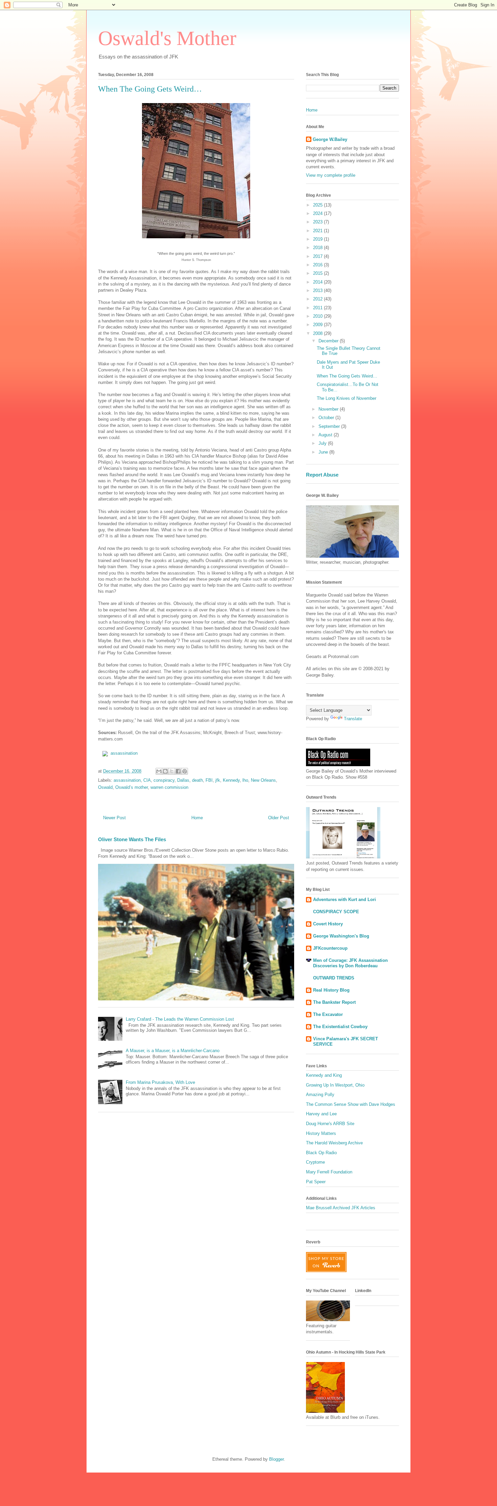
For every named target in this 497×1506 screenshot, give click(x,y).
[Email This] (159, 771)
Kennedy (231, 780)
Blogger (276, 1459)
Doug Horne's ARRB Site (330, 1123)
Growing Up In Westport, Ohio (335, 1085)
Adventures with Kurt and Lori (344, 899)
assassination (124, 753)
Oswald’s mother (131, 787)
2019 (318, 239)
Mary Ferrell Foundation (329, 1171)
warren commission (169, 787)
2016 (318, 264)
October (326, 417)
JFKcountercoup (330, 948)
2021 (318, 230)
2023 (318, 221)
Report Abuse (322, 475)
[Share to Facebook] (178, 771)
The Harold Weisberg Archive (334, 1142)
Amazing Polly (320, 1094)
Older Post (278, 817)
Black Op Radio (321, 1152)
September (329, 426)
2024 (318, 213)
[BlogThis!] (165, 771)
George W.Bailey (330, 139)
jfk (217, 780)
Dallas (183, 780)
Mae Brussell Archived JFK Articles (340, 1207)
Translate (353, 718)
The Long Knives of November (346, 398)
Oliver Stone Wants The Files (132, 839)
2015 (318, 273)
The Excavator (328, 1014)
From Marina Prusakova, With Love (160, 1082)
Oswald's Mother (167, 38)
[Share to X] (171, 771)
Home (197, 817)
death (197, 780)
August (326, 434)
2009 (318, 324)
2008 (318, 333)
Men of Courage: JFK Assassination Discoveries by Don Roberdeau (350, 963)
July (323, 443)
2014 (318, 282)
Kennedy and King (324, 1075)
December (329, 340)
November (329, 409)
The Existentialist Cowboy (340, 1026)
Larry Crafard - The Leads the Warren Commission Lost (180, 1019)
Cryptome (315, 1162)
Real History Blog (331, 990)
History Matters (321, 1133)
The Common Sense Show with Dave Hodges (350, 1104)
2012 (318, 298)
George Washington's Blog (341, 936)
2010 (318, 316)
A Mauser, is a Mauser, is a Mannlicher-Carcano (172, 1050)
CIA (147, 780)
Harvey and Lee (321, 1113)
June (323, 452)
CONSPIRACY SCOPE (336, 911)
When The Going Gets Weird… (347, 376)
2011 (318, 307)
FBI (209, 780)
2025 (318, 205)
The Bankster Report (334, 1002)
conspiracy (163, 780)
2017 (318, 256)
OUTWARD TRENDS (333, 977)
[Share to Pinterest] (184, 771)
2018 (318, 247)
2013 (318, 290)
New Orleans (263, 780)
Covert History (328, 923)
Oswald (105, 787)
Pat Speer (316, 1181)
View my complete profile (330, 175)
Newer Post (114, 817)
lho (245, 780)
